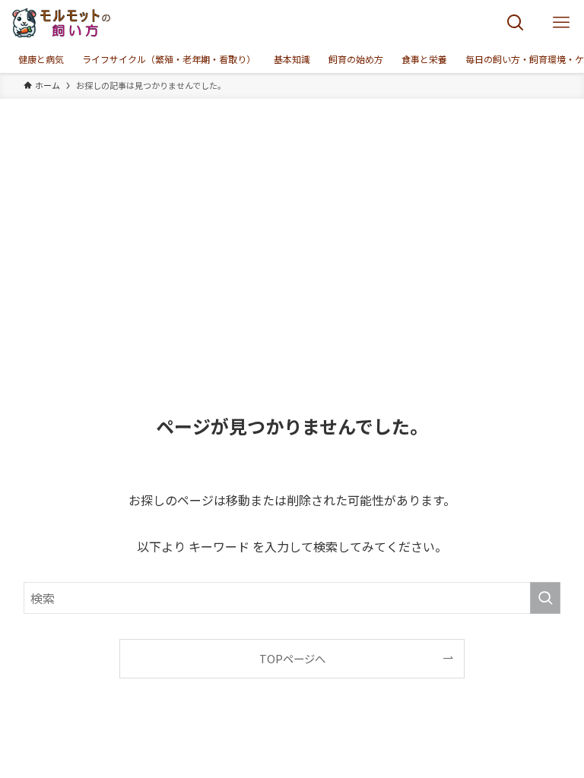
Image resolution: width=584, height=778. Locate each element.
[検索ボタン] (515, 23)
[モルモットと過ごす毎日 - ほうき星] (61, 23)
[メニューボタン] (561, 23)
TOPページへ (292, 658)
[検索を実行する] (545, 598)
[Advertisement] (292, 212)
